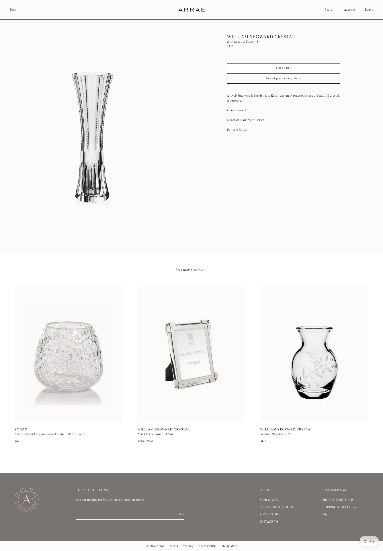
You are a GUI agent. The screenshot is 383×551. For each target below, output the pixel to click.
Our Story (269, 500)
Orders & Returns (338, 500)
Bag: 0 (369, 10)
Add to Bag (283, 68)
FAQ (325, 514)
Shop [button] (13, 10)
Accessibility (207, 546)
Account (349, 10)
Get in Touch (271, 514)
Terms (173, 546)
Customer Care (335, 490)
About (265, 490)
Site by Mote (229, 546)
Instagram (269, 522)
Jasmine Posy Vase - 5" (275, 434)
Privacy (188, 546)
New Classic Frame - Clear (155, 434)
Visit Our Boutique (277, 507)
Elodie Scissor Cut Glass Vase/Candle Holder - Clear (50, 434)
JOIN (181, 514)
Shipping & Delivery (339, 507)
